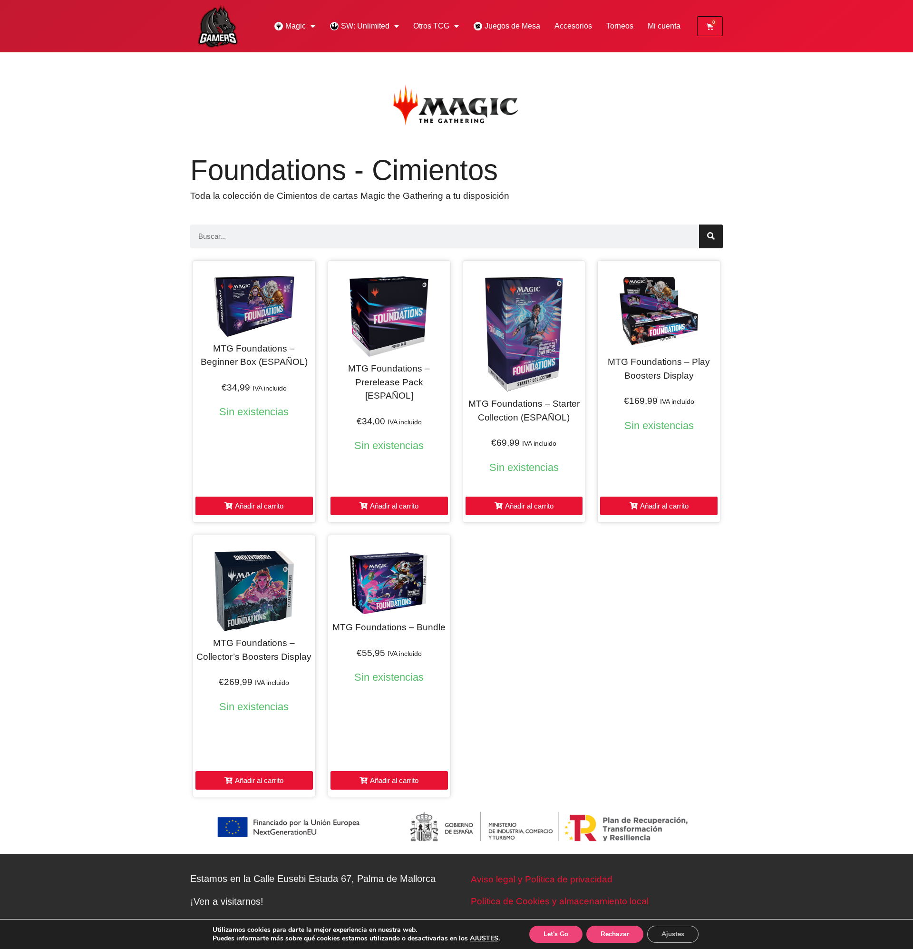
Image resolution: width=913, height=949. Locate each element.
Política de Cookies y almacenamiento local (560, 901)
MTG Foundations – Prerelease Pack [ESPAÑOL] (389, 382)
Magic (295, 26)
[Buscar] (711, 236)
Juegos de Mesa (512, 26)
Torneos (619, 26)
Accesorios (573, 26)
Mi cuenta (664, 26)
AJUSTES (484, 938)
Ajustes (672, 934)
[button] (254, 506)
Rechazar (615, 934)
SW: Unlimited (365, 26)
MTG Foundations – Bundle (389, 627)
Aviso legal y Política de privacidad (541, 879)
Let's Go (556, 934)
